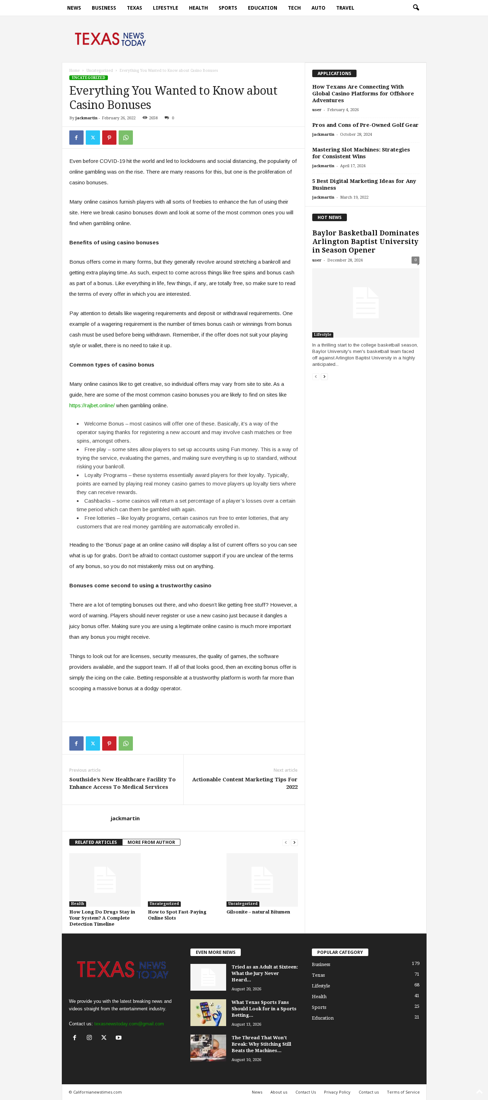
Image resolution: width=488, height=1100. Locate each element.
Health (198, 8)
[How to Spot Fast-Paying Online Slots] (183, 880)
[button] (416, 8)
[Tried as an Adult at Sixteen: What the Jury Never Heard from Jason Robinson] (208, 977)
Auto (318, 8)
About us (278, 1092)
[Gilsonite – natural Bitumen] (262, 880)
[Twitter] (93, 137)
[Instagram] (91, 1038)
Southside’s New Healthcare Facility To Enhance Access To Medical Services (122, 783)
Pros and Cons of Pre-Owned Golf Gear (365, 125)
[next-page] (294, 842)
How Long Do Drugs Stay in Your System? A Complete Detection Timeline (102, 918)
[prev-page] (285, 842)
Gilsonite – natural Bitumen (258, 912)
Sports (228, 8)
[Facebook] (76, 137)
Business (104, 8)
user (317, 110)
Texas (134, 8)
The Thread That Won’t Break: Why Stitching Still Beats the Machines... (261, 1044)
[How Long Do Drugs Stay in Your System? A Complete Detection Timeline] (105, 880)
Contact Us (305, 1092)
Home (74, 71)
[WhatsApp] (126, 137)
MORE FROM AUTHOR (151, 842)
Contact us (369, 1092)
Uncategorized (99, 71)
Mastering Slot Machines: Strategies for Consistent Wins (361, 153)
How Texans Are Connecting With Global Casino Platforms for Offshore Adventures (363, 94)
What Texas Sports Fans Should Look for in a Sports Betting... (264, 1009)
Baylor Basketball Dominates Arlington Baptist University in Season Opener (365, 241)
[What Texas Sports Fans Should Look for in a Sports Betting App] (208, 1012)
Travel (345, 8)
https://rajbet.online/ (92, 405)
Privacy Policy (337, 1092)
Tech (294, 8)
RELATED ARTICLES (96, 842)
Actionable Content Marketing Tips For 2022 (245, 783)
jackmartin (86, 118)
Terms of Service (403, 1092)
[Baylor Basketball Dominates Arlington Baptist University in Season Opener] (365, 303)
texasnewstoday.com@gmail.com (129, 1023)
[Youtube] (119, 1038)
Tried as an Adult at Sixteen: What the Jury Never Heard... (264, 973)
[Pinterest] (109, 137)
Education (262, 8)
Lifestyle (165, 8)
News (74, 8)
